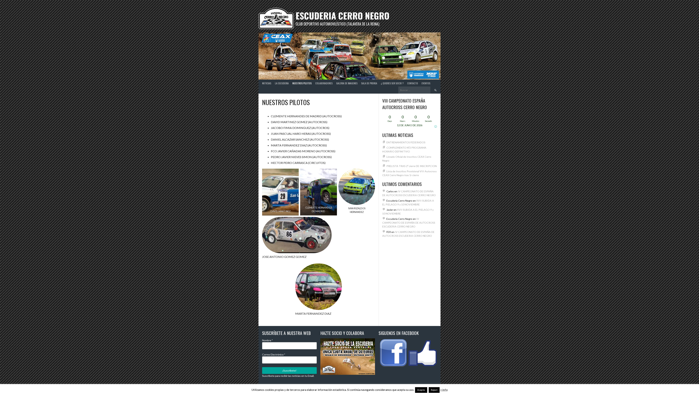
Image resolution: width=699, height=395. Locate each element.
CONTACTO (412, 83)
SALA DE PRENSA (369, 83)
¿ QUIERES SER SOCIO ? (392, 83)
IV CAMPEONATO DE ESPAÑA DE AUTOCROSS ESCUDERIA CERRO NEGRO (408, 222)
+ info (444, 389)
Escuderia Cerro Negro (342, 15)
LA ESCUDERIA (282, 83)
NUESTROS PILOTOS (302, 83)
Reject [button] (434, 389)
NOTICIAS (266, 83)
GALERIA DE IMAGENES (347, 83)
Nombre (267, 340)
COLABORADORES (324, 83)
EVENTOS (426, 83)
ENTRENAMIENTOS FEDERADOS (405, 142)
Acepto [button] (421, 389)
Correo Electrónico (273, 354)
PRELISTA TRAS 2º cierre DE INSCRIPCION (411, 166)
